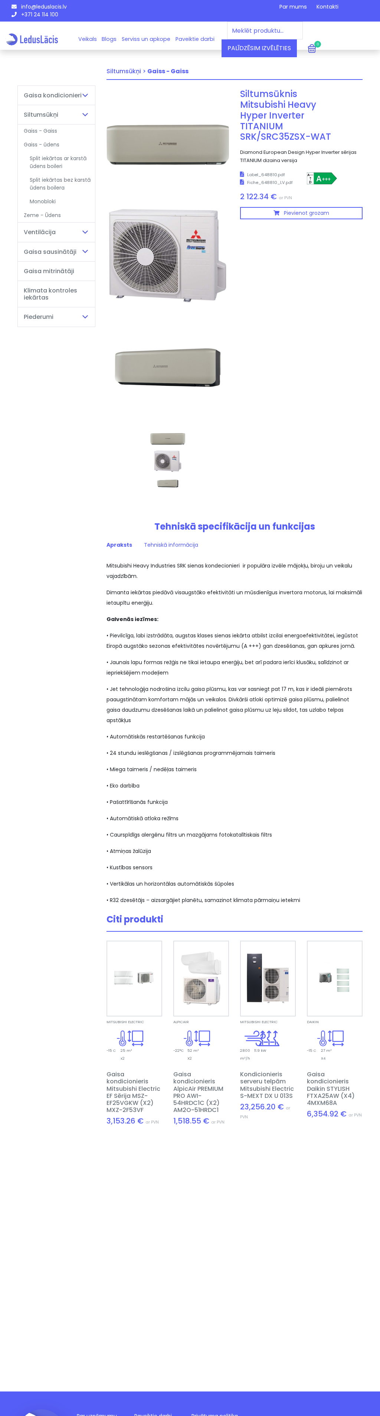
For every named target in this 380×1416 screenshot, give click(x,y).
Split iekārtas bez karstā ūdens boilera (60, 183)
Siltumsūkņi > (126, 71)
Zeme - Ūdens (42, 215)
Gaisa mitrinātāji (49, 271)
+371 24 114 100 (39, 14)
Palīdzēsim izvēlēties (259, 48)
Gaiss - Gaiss (40, 131)
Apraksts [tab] (119, 545)
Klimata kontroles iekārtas (50, 294)
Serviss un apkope (146, 39)
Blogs (109, 39)
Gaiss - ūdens (41, 144)
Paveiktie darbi (195, 39)
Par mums (293, 6)
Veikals (87, 39)
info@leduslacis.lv (43, 6)
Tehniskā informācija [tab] (171, 545)
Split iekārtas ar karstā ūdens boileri (58, 162)
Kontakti (327, 6)
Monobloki (43, 201)
